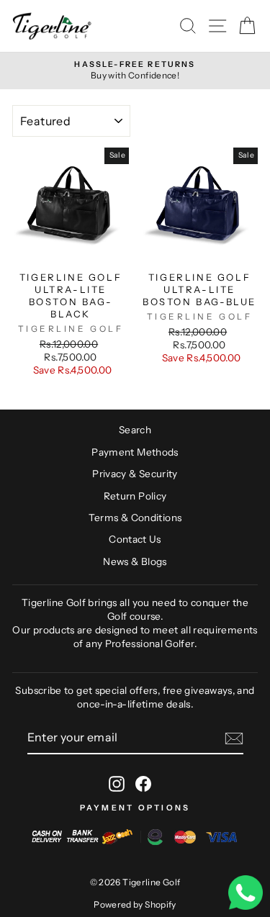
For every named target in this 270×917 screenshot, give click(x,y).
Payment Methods (135, 452)
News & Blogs (134, 561)
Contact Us (135, 539)
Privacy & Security (135, 473)
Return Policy (135, 496)
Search (135, 429)
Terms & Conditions (135, 517)
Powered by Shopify (135, 904)
